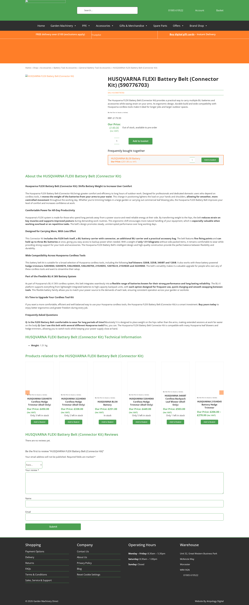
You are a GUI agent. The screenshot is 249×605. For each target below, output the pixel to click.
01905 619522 (190, 575)
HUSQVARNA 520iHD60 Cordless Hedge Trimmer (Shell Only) (141, 401)
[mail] (49, 591)
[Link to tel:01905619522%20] (181, 575)
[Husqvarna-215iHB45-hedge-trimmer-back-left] (209, 364)
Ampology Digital (215, 601)
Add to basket (140, 141)
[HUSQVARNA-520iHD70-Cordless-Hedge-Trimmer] (39, 364)
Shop (35, 67)
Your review (32, 470)
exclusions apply (74, 34)
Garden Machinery (62, 25)
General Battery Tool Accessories (95, 67)
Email (28, 511)
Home (41, 25)
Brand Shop (197, 25)
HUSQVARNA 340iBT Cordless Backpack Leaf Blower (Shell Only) (175, 400)
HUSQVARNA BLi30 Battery (125, 158)
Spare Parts (160, 25)
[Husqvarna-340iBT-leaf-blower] (175, 364)
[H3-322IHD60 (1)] (73, 364)
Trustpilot (96, 34)
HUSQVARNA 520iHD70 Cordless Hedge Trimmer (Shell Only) (39, 401)
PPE (84, 25)
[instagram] (38, 591)
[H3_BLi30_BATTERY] (107, 364)
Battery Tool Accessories (65, 67)
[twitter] (32, 591)
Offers (176, 25)
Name (28, 498)
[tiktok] (43, 591)
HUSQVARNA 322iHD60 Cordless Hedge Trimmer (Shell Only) (73, 401)
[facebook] (26, 591)
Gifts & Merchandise (131, 25)
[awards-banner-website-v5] (124, 39)
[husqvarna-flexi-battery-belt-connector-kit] (49, 76)
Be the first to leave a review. (118, 112)
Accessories (103, 25)
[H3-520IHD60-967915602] (141, 364)
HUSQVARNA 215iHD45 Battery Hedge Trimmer (209, 404)
